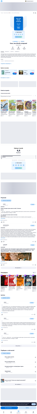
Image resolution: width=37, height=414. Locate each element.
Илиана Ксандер (12, 288)
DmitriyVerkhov (6, 225)
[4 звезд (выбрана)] (16, 41)
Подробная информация (6, 63)
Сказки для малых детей (5, 93)
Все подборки (18, 384)
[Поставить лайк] (1, 222)
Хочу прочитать (8, 407)
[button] (18, 23)
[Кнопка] (33, 96)
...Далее (26, 404)
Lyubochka (5, 244)
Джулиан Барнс (19, 288)
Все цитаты (18, 345)
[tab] (2, 52)
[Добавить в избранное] (33, 13)
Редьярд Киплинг (4, 114)
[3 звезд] (18, 34)
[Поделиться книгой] (35, 13)
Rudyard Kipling (18, 45)
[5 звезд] (22, 34)
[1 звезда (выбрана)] (14, 41)
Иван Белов (34, 289)
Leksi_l (4, 204)
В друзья (33, 204)
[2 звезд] (16, 34)
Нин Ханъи (3, 289)
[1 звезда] (14, 34)
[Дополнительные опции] (17, 407)
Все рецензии (18, 267)
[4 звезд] (20, 34)
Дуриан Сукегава (27, 288)
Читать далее (3, 218)
